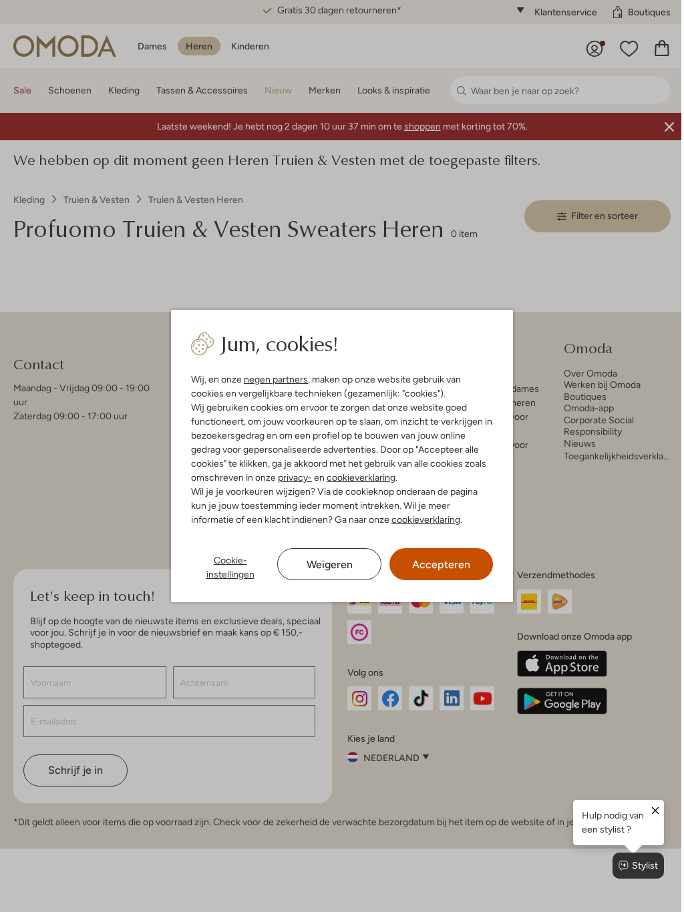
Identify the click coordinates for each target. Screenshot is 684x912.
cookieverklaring (361, 477)
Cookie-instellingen (230, 567)
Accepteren (441, 564)
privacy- (295, 477)
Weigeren (330, 564)
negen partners (276, 379)
